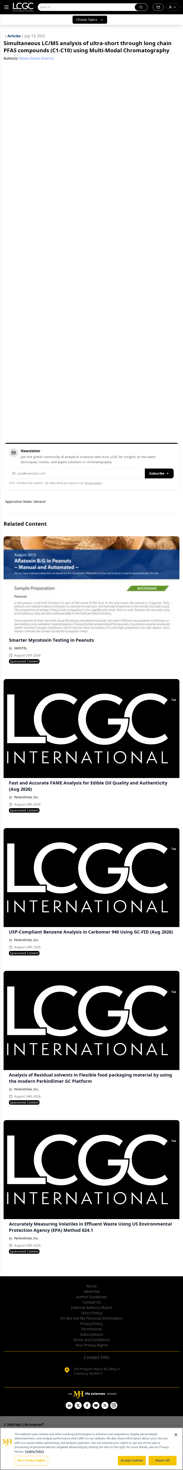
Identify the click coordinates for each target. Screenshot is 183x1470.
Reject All (163, 1460)
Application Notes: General (25, 501)
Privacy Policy (91, 1323)
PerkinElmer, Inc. (26, 797)
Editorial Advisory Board (91, 1307)
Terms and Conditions (91, 1339)
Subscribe (156, 473)
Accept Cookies (132, 1460)
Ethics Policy (91, 1312)
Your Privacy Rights (91, 1345)
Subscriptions (91, 1334)
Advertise (92, 1291)
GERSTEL (20, 648)
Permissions (91, 1329)
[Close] (176, 1435)
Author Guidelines (91, 1296)
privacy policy (93, 483)
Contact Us (91, 1302)
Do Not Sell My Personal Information (91, 1318)
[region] (91, 1449)
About (91, 1286)
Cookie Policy (34, 1451)
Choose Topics (86, 19)
